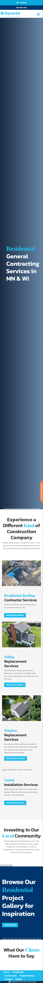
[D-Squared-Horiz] (10, 11)
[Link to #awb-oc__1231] (38, 14)
